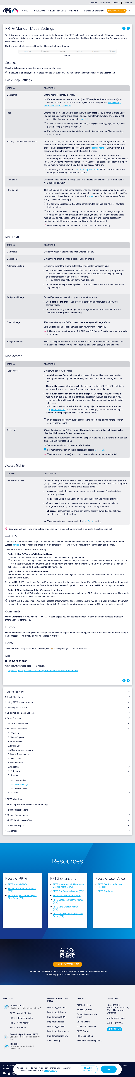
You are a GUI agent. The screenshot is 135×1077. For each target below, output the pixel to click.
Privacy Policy (50, 1070)
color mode (79, 169)
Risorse (61, 10)
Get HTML (100, 450)
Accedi (115, 2)
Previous (124, 28)
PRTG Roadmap (105, 891)
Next (128, 28)
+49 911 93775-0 (115, 1023)
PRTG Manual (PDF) (17, 884)
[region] (67, 1069)
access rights (98, 148)
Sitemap (6, 1068)
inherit (92, 196)
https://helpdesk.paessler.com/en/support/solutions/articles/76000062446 (43, 670)
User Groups (88, 521)
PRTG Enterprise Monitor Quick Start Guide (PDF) (22, 896)
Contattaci (105, 2)
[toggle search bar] (130, 10)
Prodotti (26, 10)
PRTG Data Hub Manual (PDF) (67, 895)
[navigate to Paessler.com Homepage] (10, 10)
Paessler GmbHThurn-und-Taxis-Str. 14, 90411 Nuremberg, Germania (118, 1009)
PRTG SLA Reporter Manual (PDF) (68, 891)
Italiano (128, 2)
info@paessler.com (116, 1018)
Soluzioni (39, 10)
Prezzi (51, 10)
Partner (73, 10)
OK (108, 1069)
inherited (84, 119)
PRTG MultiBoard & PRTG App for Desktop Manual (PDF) (68, 885)
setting (16, 545)
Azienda (93, 2)
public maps (93, 169)
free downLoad (67, 964)
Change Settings (87, 1069)
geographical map (57, 409)
